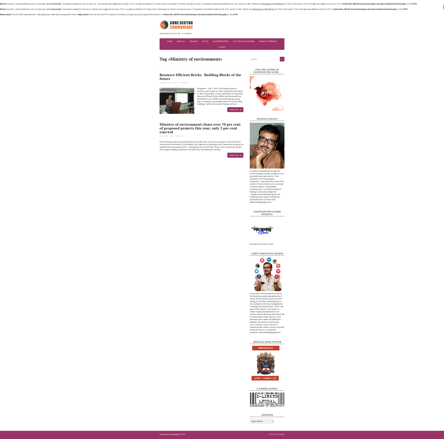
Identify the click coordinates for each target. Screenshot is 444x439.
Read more (234, 109)
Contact (222, 47)
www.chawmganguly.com (260, 202)
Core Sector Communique (169, 434)
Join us (205, 41)
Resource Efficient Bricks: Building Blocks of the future (200, 77)
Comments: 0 (184, 83)
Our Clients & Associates (243, 41)
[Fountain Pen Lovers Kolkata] (262, 230)
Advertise (194, 41)
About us (181, 41)
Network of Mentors (268, 41)
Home (169, 41)
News (175, 83)
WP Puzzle (280, 434)
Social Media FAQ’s (221, 41)
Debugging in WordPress (273, 4)
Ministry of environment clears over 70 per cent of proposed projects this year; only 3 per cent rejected (200, 128)
